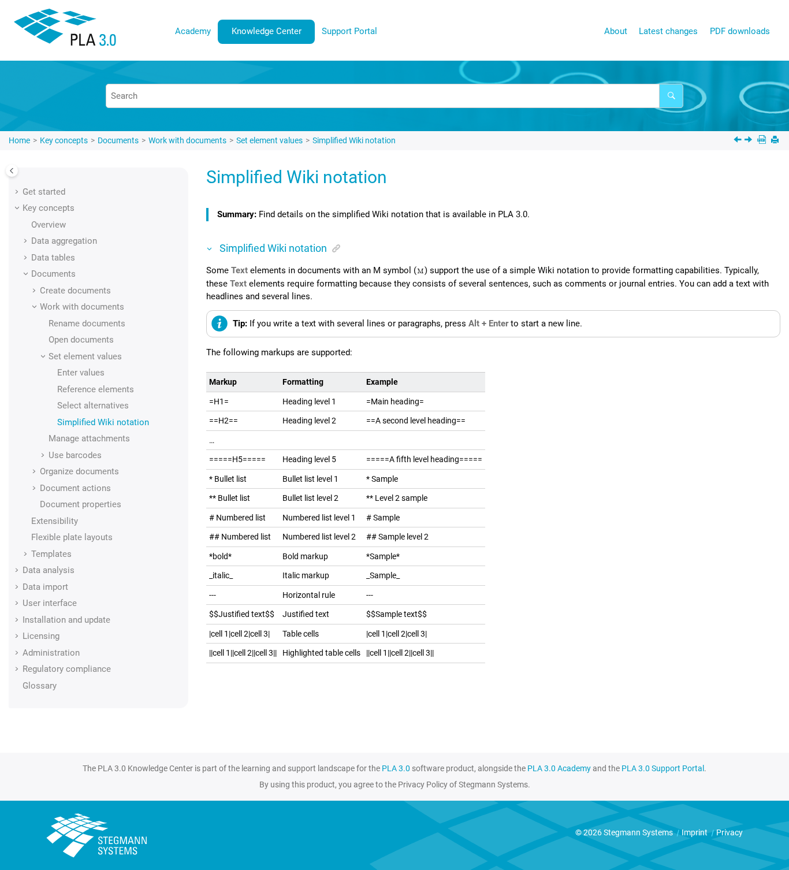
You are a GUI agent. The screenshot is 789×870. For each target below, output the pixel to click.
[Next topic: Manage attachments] (749, 141)
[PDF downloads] (762, 140)
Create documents (75, 290)
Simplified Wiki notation (354, 140)
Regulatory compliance (67, 669)
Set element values (269, 140)
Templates (51, 554)
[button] (18, 192)
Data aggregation (64, 241)
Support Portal (349, 31)
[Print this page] (776, 140)
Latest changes (668, 31)
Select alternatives (93, 405)
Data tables (53, 257)
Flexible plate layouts (72, 537)
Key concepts (64, 140)
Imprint (695, 832)
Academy (193, 31)
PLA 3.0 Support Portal (662, 768)
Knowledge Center (267, 31)
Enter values (81, 372)
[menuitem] (193, 31)
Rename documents (87, 323)
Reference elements (95, 389)
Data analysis (49, 570)
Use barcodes (75, 455)
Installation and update (66, 620)
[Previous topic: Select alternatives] (739, 141)
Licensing (41, 636)
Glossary (40, 686)
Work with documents (187, 140)
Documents (118, 140)
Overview (48, 225)
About (615, 31)
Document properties (80, 504)
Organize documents (79, 471)
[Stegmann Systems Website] (98, 835)
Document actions (75, 488)
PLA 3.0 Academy (559, 768)
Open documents (81, 339)
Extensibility (54, 521)
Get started (44, 192)
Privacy (729, 832)
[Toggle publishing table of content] (12, 171)
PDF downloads (740, 31)
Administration (51, 653)
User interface (50, 603)
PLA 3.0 (396, 768)
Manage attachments (89, 438)
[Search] (671, 96)
